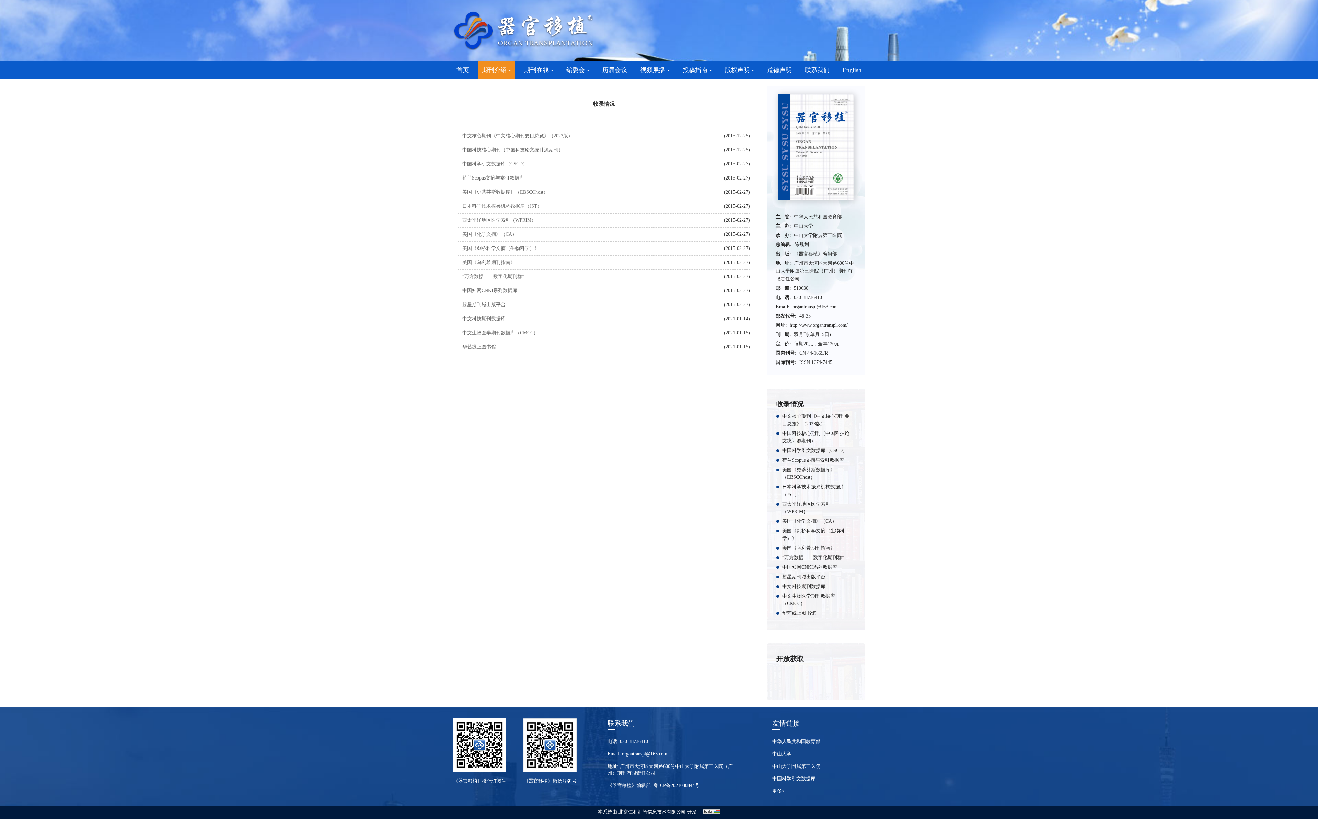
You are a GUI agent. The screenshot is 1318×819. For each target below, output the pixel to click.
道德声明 (779, 70)
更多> (778, 791)
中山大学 (781, 754)
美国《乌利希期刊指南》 (488, 262)
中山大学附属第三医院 (796, 766)
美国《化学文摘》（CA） (489, 234)
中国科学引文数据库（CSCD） (495, 163)
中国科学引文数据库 (794, 778)
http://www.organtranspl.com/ (819, 325)
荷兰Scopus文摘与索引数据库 (493, 178)
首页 (462, 70)
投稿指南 (695, 70)
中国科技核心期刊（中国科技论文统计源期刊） (512, 149)
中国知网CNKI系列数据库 (489, 290)
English (852, 70)
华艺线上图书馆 (479, 346)
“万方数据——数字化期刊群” (493, 276)
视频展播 (652, 70)
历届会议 (614, 70)
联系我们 (817, 70)
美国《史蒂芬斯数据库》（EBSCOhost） (505, 192)
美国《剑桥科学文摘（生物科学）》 (500, 248)
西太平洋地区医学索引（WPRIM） (499, 220)
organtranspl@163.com (815, 306)
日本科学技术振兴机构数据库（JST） (502, 206)
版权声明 (737, 70)
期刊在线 (536, 70)
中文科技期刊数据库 (484, 318)
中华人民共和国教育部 (796, 741)
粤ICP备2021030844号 (677, 785)
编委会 (575, 70)
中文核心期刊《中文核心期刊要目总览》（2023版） (517, 135)
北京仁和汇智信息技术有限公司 (652, 812)
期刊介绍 (494, 70)
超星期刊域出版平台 (484, 304)
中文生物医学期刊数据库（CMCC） (500, 332)
